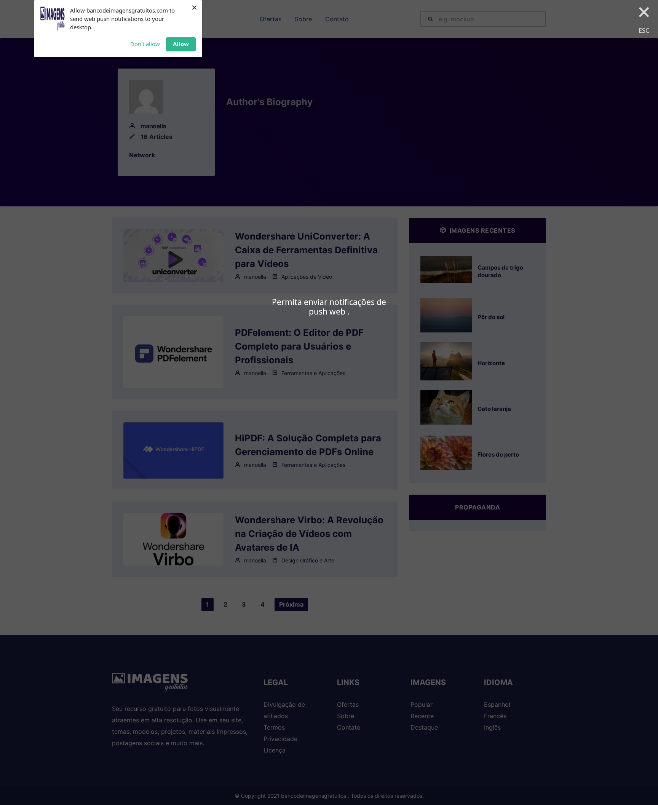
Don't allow (145, 44)
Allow (181, 44)
